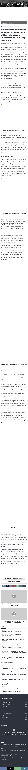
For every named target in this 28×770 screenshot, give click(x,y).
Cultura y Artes (5, 706)
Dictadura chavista (19, 578)
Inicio (3, 26)
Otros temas (4, 711)
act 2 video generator (5, 757)
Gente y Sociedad (6, 704)
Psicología (4, 719)
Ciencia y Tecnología (6, 713)
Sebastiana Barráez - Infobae (7, 43)
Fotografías (10, 29)
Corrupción (8, 578)
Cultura (3, 708)
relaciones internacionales (14, 581)
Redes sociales (5, 717)
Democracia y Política (9, 26)
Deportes (4, 715)
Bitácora (4, 721)
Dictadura (17, 26)
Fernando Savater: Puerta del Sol (19, 744)
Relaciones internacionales (19, 29)
